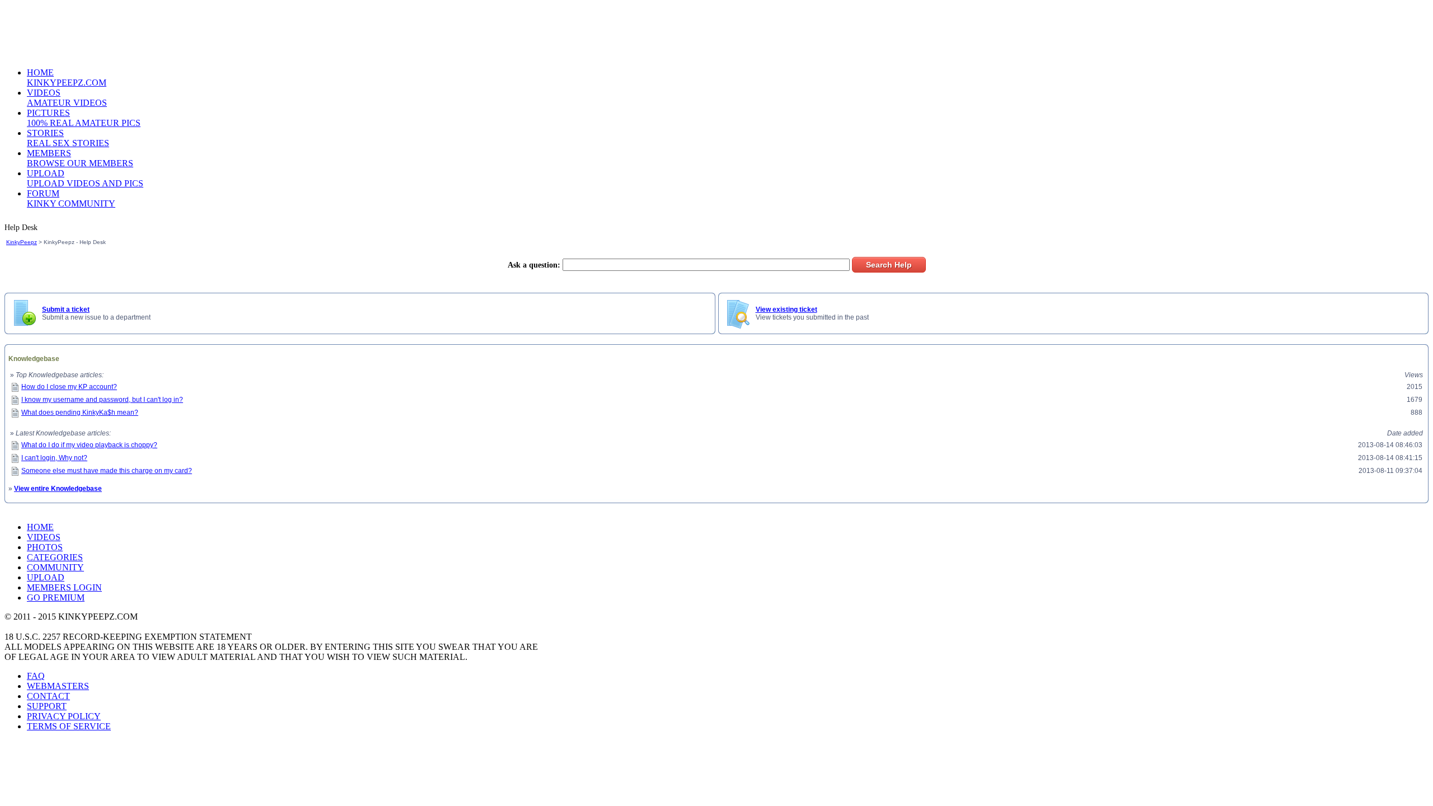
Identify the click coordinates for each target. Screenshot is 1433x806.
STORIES (68, 138)
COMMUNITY (55, 567)
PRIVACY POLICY (64, 716)
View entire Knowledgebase (58, 489)
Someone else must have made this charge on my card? (106, 471)
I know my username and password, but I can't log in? (102, 400)
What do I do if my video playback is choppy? (89, 445)
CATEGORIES (55, 557)
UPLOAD (85, 178)
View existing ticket (786, 309)
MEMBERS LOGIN (64, 587)
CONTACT (48, 696)
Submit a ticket (66, 309)
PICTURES (84, 118)
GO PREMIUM (56, 597)
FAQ (36, 676)
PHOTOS (45, 547)
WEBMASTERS (58, 686)
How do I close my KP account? (69, 387)
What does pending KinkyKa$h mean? (79, 412)
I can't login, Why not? (54, 458)
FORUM (71, 198)
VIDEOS (67, 97)
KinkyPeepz (21, 242)
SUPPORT (47, 706)
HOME (66, 77)
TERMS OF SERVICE (69, 726)
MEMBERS (80, 158)
